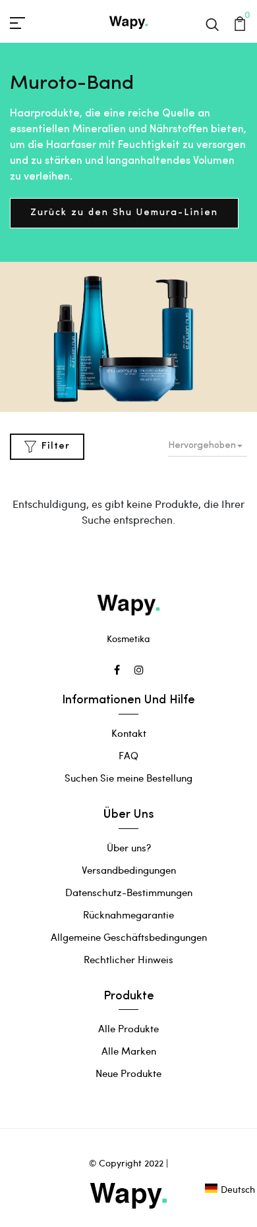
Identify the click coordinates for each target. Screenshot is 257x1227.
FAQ (128, 755)
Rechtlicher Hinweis (128, 959)
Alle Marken (128, 1050)
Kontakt (128, 732)
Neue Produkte (128, 1073)
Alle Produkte (128, 1028)
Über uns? (129, 847)
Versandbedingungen (129, 869)
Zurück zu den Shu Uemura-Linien (124, 213)
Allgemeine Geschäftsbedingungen (129, 936)
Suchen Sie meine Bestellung (128, 777)
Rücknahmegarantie (128, 914)
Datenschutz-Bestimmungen (128, 892)
